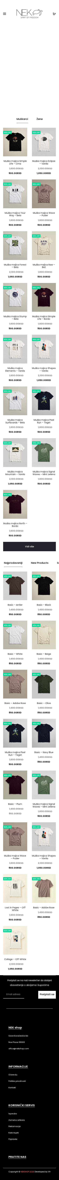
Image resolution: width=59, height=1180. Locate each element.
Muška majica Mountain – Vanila (15, 473)
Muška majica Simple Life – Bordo (43, 318)
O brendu (12, 1074)
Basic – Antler (15, 604)
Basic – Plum (15, 804)
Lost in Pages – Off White (15, 909)
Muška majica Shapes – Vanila (44, 369)
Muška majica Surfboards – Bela (15, 421)
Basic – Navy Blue (43, 752)
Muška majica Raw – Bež (44, 266)
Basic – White (15, 654)
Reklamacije (14, 1126)
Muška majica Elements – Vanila (15, 369)
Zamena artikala (16, 1120)
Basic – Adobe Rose (15, 703)
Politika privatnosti (17, 1081)
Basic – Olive (44, 703)
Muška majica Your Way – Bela (15, 214)
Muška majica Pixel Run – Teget (44, 421)
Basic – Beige (44, 654)
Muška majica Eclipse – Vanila (43, 162)
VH (49, 1171)
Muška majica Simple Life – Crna (15, 162)
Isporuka (12, 1113)
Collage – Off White (15, 959)
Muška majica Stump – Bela (15, 318)
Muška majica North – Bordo (15, 525)
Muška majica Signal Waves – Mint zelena (44, 473)
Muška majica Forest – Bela (15, 266)
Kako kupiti (13, 1132)
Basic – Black (44, 604)
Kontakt (12, 1087)
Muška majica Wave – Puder (44, 214)
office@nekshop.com (18, 1048)
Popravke (12, 1139)
